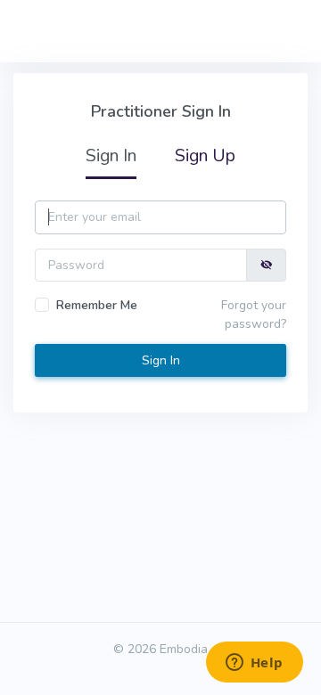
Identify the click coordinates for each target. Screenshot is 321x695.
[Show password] (266, 265)
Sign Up (205, 155)
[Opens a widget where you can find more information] (254, 664)
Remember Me (96, 305)
